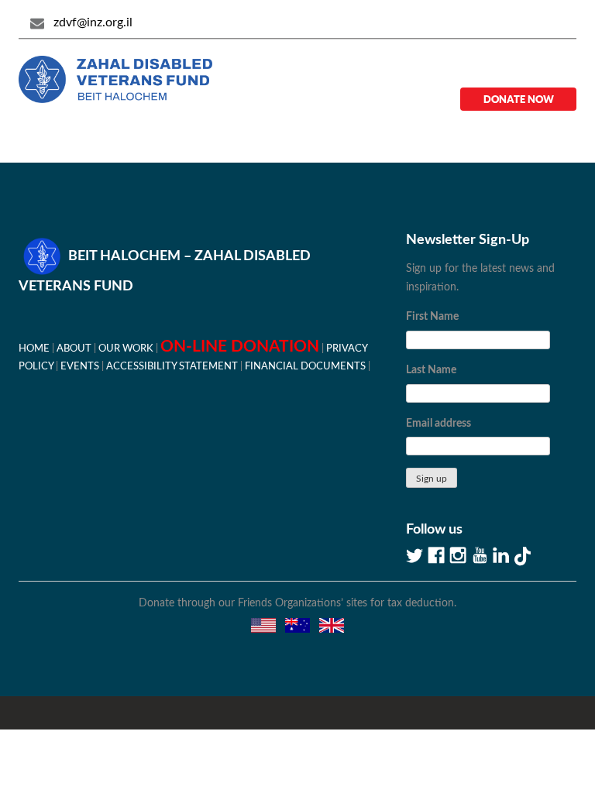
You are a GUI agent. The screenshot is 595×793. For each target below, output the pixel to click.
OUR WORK (125, 348)
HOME (34, 348)
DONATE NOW (518, 99)
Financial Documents (305, 366)
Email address (438, 423)
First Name (432, 316)
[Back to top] (529, 727)
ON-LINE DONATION (239, 346)
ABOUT (74, 348)
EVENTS (79, 366)
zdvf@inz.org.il (92, 22)
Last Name (431, 370)
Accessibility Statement (172, 366)
